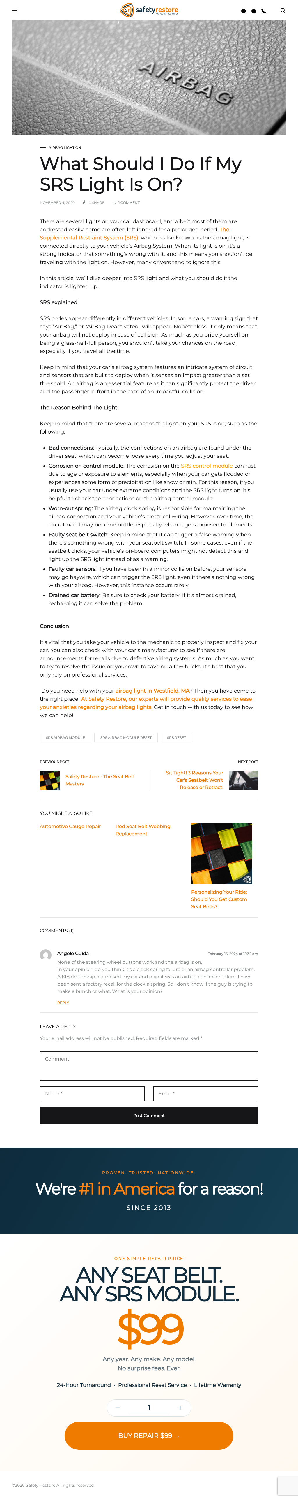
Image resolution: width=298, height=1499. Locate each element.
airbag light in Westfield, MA (152, 691)
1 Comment (129, 202)
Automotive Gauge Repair (70, 826)
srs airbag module (65, 737)
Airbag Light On (65, 147)
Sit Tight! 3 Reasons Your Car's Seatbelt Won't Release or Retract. (194, 780)
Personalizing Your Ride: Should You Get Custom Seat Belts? (219, 899)
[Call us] (263, 11)
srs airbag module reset (126, 737)
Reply (63, 1002)
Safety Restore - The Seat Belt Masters (99, 780)
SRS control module (207, 466)
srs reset (176, 737)
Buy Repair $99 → (149, 1436)
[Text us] (253, 11)
